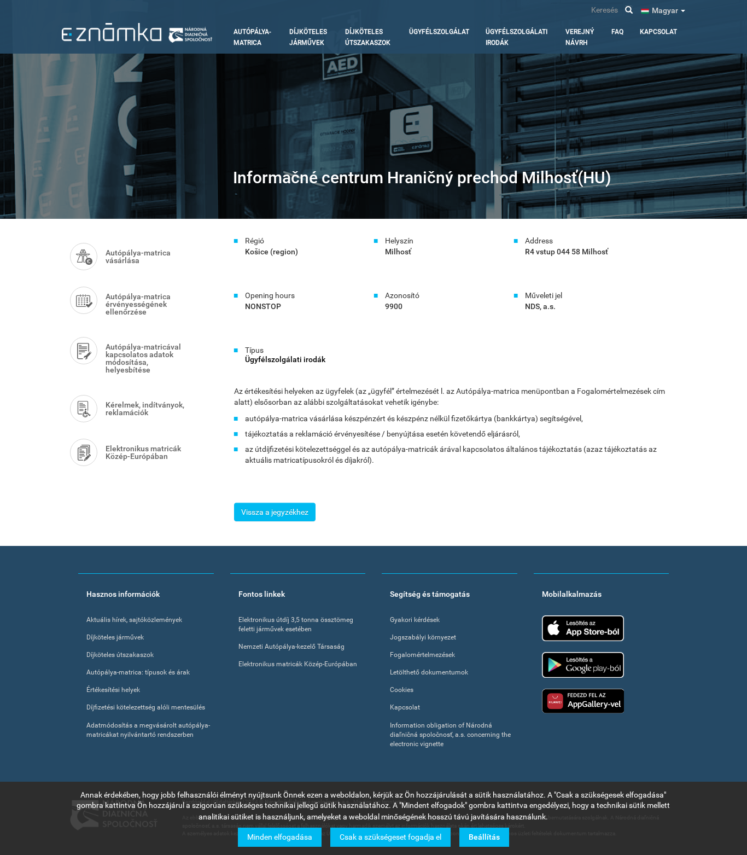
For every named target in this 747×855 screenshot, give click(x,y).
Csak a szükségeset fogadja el (390, 837)
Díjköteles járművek (308, 37)
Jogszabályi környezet (423, 637)
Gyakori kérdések (415, 620)
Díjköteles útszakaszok (367, 37)
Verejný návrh (579, 37)
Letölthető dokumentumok (429, 672)
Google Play (583, 665)
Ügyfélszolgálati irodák (516, 37)
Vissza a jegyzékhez (274, 512)
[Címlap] (137, 33)
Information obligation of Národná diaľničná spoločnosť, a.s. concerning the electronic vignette (450, 735)
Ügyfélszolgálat (439, 32)
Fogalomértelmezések (422, 655)
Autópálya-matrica (252, 37)
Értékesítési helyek (113, 690)
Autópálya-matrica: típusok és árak (138, 672)
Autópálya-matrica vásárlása (138, 256)
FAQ (617, 32)
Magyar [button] (666, 10)
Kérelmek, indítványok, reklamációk (145, 408)
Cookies (401, 690)
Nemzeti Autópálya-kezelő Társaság (291, 646)
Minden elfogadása (279, 837)
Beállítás (484, 837)
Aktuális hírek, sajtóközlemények (134, 620)
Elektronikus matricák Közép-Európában (143, 452)
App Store (583, 628)
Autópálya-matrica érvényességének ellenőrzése (138, 304)
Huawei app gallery (583, 701)
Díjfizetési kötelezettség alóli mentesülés (145, 707)
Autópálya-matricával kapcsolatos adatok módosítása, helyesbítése (143, 358)
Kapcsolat (658, 32)
